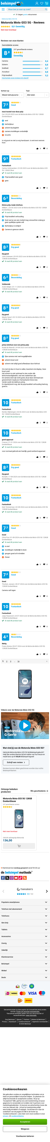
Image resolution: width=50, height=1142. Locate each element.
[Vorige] (3, 891)
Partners (26, 1019)
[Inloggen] (36, 3)
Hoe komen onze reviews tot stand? (15, 78)
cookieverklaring (17, 1116)
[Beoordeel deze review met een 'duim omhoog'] (37, 148)
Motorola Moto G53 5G (9, 19)
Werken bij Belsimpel (38, 1019)
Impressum (12, 1022)
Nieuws (19, 1019)
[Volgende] (47, 661)
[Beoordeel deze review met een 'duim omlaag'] (44, 148)
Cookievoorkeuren (24, 1022)
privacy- (6, 1116)
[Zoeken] (46, 9)
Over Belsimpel (10, 1019)
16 (18, 661)
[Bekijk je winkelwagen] (46, 3)
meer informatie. (31, 1015)
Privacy (4, 1022)
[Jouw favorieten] (41, 3)
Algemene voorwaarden (40, 1022)
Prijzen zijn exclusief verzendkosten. (28, 1011)
